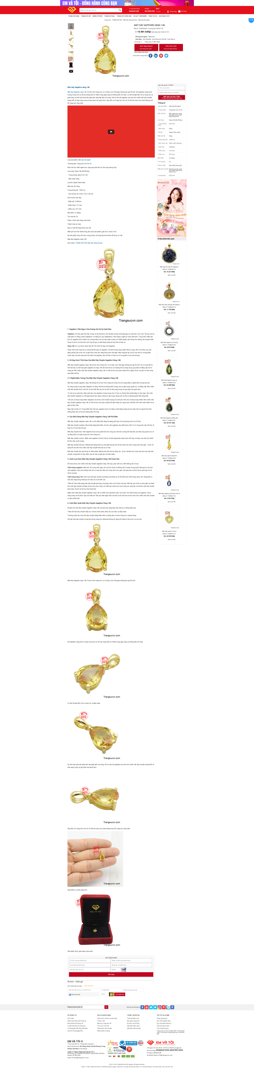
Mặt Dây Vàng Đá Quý (94, 243)
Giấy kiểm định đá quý (134, 1028)
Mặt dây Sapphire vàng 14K (78, 87)
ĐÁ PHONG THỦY (164, 16)
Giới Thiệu (70, 1018)
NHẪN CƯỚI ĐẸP (97, 16)
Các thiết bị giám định (164, 1021)
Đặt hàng (111, 974)
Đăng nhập (173, 11)
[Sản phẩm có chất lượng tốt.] (71, 59)
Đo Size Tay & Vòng (133, 1023)
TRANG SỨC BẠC (109, 16)
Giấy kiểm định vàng (133, 1026)
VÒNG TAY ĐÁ (152, 16)
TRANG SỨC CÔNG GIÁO (124, 16)
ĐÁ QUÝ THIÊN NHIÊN (140, 16)
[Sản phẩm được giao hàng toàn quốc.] (71, 65)
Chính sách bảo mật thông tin (76, 1021)
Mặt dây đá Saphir (84, 160)
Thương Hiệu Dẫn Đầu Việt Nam (77, 1028)
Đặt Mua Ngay (146, 47)
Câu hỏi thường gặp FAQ (75, 1031)
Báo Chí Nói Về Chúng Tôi (75, 1023)
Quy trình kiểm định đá (164, 1023)
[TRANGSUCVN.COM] (71, 12)
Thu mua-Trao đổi (103, 1026)
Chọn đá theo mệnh (163, 1026)
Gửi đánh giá (119, 994)
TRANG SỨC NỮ (86, 16)
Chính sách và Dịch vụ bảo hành (107, 1018)
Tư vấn (251, 20)
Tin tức (158, 11)
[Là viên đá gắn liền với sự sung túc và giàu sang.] (71, 39)
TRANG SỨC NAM (73, 16)
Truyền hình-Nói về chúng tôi (76, 1026)
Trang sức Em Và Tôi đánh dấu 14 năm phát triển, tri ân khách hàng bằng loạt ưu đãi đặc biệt (171, 1032)
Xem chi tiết (172, 275)
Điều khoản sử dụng (103, 1031)
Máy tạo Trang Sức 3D (104, 1023)
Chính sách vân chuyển (104, 1028)
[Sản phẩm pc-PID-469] (172, 208)
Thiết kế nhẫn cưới (133, 1018)
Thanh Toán (101, 1021)
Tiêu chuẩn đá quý (162, 1028)
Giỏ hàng (183, 11)
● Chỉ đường (83, 1049)
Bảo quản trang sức (133, 1021)
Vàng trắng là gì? (162, 1018)
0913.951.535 (170, 47)
